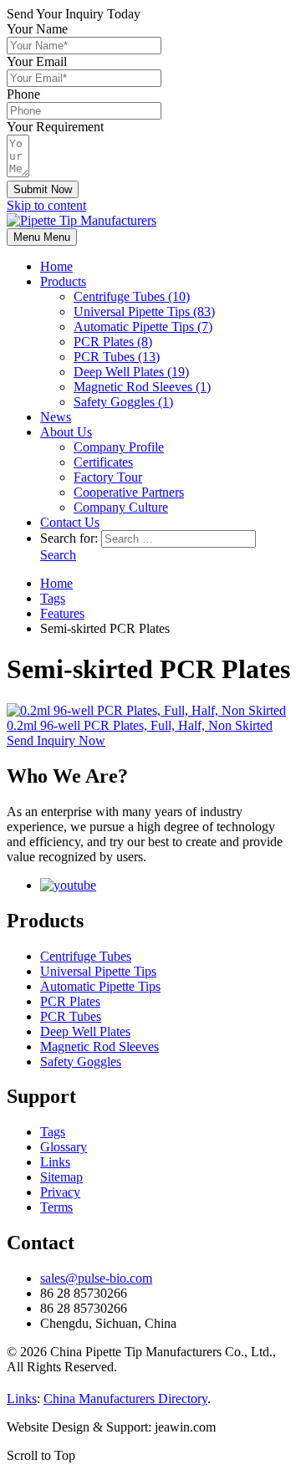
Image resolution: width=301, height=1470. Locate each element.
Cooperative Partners (129, 492)
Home (56, 266)
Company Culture (121, 507)
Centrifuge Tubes (85, 956)
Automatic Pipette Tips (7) (143, 326)
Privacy (60, 1192)
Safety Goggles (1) (123, 402)
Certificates (103, 462)
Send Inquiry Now (56, 740)
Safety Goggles (80, 1061)
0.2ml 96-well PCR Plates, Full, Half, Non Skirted (140, 725)
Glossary (63, 1147)
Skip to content (46, 205)
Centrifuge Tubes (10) (132, 296)
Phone (23, 94)
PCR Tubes (70, 1016)
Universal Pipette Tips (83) (144, 311)
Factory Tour (108, 477)
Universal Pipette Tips (98, 971)
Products (63, 281)
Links (55, 1162)
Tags (52, 1132)
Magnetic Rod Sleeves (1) (142, 387)
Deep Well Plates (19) (131, 372)
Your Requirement (55, 127)
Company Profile (119, 447)
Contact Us (69, 522)
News (55, 417)
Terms (56, 1207)
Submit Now (42, 189)
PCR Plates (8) (113, 341)
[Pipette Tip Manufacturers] (81, 220)
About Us (66, 432)
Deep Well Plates (85, 1031)
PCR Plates (70, 1001)
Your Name (37, 29)
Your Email (37, 61)
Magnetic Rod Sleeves (99, 1046)
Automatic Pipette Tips (100, 986)
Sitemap (61, 1177)
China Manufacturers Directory (125, 1398)
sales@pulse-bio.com (96, 1278)
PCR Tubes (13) (117, 357)
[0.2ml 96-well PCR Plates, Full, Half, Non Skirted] (146, 710)
